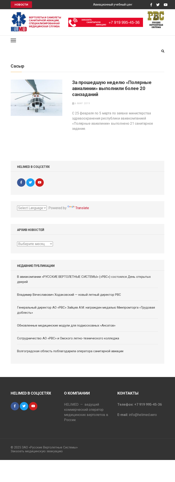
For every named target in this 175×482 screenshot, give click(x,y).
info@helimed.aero (143, 415)
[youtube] (39, 182)
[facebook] (21, 182)
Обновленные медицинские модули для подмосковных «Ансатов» (66, 325)
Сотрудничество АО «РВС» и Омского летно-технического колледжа (68, 338)
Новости (21, 4)
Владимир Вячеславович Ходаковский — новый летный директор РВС (69, 295)
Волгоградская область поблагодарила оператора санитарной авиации (70, 351)
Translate (82, 208)
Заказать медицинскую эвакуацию (37, 451)
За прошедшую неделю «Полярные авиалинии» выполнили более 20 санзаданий (112, 88)
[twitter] (30, 182)
